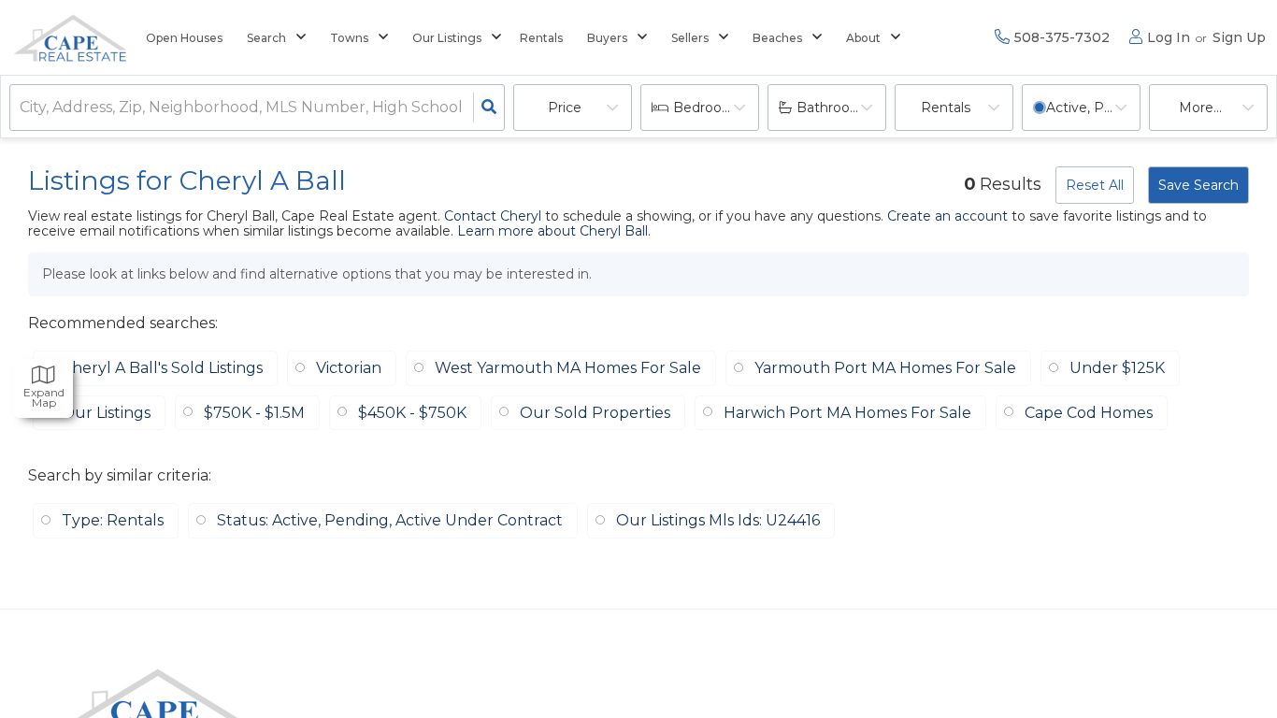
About (863, 38)
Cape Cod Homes (1089, 413)
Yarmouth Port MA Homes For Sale (885, 368)
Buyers (607, 38)
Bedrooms (707, 107)
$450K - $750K (412, 413)
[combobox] (21, 108)
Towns (349, 38)
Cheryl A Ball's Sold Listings (162, 368)
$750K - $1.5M (254, 413)
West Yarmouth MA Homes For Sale (568, 368)
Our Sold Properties (595, 413)
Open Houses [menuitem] (184, 38)
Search (266, 38)
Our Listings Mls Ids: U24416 (718, 520)
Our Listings (446, 38)
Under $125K (1117, 368)
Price (564, 107)
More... (1200, 107)
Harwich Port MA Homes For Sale (847, 413)
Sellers (690, 38)
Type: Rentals (113, 520)
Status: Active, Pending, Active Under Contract (390, 520)
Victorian (348, 368)
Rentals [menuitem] (541, 38)
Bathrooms (833, 107)
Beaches (777, 38)
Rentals (945, 107)
